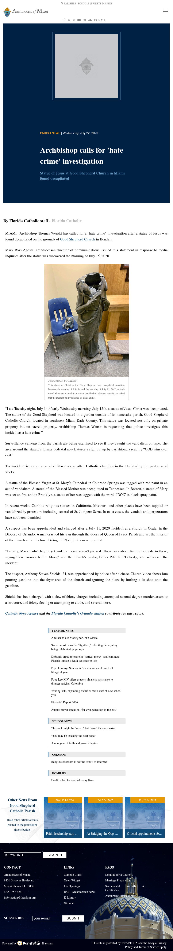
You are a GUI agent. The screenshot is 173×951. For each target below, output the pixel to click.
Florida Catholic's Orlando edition (77, 613)
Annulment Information (119, 896)
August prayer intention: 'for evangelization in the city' (84, 710)
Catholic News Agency (22, 613)
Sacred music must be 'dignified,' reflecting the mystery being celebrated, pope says (84, 647)
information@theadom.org (20, 897)
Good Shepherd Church (77, 239)
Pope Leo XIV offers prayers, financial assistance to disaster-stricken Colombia (82, 681)
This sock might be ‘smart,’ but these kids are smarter (83, 728)
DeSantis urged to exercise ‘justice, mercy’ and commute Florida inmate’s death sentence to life (85, 659)
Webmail (69, 903)
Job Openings (72, 886)
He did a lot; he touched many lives (72, 780)
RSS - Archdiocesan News (79, 892)
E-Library (70, 897)
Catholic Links (72, 875)
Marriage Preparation (118, 880)
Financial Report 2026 (64, 702)
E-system (47, 943)
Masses (107, 3)
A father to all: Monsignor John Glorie (74, 638)
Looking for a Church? (118, 875)
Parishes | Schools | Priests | (82, 3)
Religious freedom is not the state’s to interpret (79, 762)
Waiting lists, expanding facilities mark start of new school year (86, 693)
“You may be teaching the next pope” (73, 736)
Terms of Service (149, 947)
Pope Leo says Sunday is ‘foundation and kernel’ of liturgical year (82, 670)
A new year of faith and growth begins (74, 743)
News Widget (72, 880)
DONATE (100, 20)
